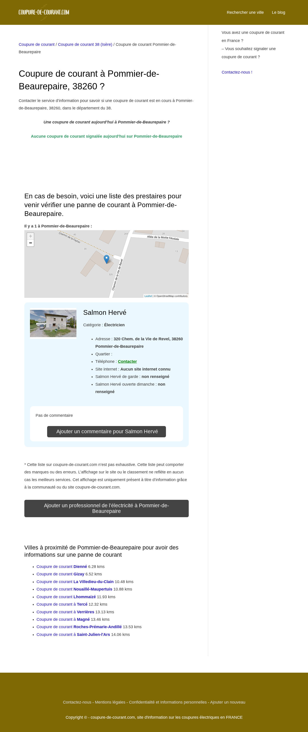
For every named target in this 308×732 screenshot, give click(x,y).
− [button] (30, 243)
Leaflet (148, 296)
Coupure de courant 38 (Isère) (85, 44)
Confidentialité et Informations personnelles (168, 702)
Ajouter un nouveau (227, 702)
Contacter (127, 361)
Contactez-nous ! (237, 72)
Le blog (278, 12)
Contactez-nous (77, 702)
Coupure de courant (37, 44)
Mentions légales (110, 702)
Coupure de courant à (62, 604)
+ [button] (30, 236)
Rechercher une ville (245, 12)
